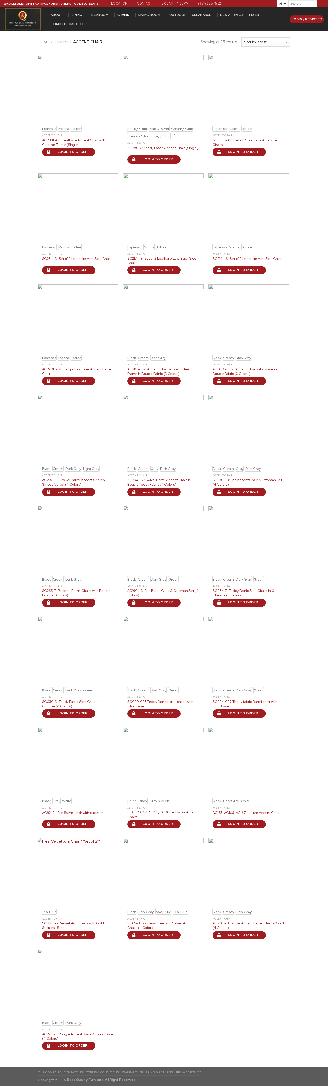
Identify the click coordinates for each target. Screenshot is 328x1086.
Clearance (201, 15)
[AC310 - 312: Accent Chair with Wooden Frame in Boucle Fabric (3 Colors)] (163, 318)
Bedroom (99, 15)
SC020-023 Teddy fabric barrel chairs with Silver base (160, 703)
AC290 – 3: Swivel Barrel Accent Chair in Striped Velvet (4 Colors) (73, 482)
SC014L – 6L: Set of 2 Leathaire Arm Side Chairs (245, 142)
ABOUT (56, 15)
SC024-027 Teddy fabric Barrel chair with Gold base (245, 703)
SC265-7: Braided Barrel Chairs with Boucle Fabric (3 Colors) (76, 592)
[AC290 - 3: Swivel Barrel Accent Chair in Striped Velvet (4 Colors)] (78, 428)
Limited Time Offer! (70, 24)
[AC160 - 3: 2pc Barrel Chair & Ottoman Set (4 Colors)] (163, 539)
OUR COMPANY (49, 1072)
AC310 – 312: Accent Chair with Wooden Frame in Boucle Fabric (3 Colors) (158, 371)
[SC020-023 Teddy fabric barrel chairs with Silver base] (163, 650)
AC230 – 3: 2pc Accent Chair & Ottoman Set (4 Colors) (247, 482)
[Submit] (320, 3)
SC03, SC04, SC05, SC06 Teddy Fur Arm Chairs (160, 814)
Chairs (123, 15)
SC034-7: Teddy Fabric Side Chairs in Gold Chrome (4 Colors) (246, 592)
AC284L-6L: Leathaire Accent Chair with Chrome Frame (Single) (73, 142)
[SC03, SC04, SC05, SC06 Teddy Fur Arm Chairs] (163, 761)
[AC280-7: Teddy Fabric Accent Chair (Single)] (163, 88)
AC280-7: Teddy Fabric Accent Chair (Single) (162, 148)
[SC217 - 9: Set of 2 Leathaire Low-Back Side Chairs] (163, 207)
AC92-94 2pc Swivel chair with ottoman (72, 813)
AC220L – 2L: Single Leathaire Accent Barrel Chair (77, 371)
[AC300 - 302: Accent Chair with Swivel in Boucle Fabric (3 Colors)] (248, 318)
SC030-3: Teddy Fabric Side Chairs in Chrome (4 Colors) (71, 703)
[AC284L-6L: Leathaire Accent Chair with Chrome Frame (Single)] (78, 88)
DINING (77, 15)
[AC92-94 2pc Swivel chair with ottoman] (78, 761)
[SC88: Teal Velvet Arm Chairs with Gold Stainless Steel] (78, 872)
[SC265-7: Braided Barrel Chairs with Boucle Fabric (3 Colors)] (78, 539)
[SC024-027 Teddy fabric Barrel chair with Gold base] (248, 650)
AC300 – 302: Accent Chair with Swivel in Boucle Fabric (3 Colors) (245, 371)
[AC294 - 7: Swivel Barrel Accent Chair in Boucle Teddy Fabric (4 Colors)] (163, 428)
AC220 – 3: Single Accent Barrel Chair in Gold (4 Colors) (248, 925)
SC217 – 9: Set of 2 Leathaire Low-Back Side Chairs (161, 260)
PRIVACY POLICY (188, 1072)
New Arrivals (232, 15)
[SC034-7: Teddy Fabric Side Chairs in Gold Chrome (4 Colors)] (248, 539)
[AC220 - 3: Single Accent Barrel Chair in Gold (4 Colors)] (248, 872)
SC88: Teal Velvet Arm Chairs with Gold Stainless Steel (73, 925)
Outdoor (178, 15)
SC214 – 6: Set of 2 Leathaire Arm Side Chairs (248, 258)
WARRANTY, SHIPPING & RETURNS (147, 1072)
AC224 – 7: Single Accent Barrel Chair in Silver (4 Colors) (78, 1036)
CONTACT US (73, 1072)
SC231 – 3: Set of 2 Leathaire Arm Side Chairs (77, 258)
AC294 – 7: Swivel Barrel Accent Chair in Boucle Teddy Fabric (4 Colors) (158, 482)
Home (43, 42)
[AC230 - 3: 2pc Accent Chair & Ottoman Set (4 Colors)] (248, 428)
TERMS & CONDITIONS (102, 1072)
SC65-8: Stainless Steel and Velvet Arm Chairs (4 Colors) (158, 925)
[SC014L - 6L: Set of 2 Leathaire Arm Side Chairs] (248, 88)
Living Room (149, 15)
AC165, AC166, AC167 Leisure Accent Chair (246, 813)
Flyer (254, 15)
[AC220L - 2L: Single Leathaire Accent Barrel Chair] (78, 318)
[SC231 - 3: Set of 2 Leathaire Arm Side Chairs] (78, 207)
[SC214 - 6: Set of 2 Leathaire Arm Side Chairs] (248, 207)
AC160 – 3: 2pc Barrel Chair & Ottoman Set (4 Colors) (162, 592)
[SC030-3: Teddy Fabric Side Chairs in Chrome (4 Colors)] (78, 650)
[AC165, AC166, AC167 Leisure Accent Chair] (248, 761)
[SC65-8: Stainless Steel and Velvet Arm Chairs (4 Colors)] (163, 872)
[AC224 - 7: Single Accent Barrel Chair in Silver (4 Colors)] (78, 982)
